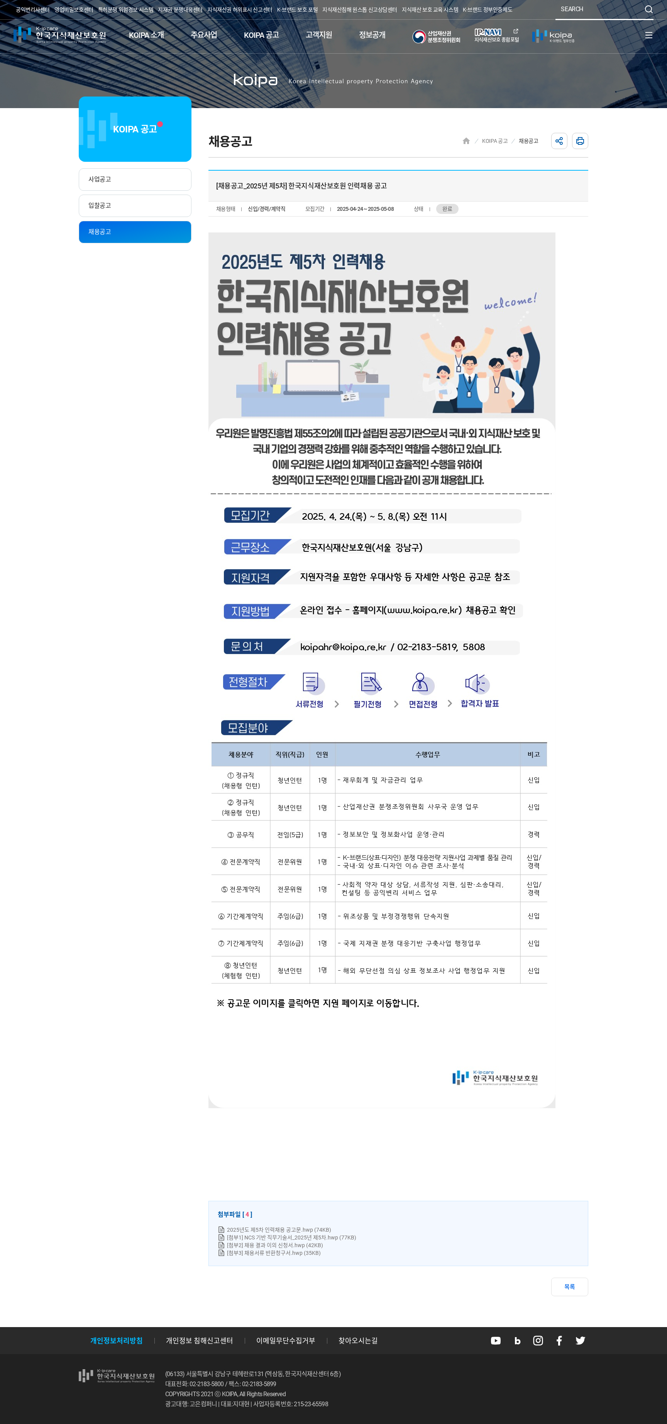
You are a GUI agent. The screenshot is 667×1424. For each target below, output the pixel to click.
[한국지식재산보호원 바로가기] (60, 35)
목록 (569, 1286)
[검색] (648, 9)
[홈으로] (466, 141)
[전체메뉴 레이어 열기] (648, 35)
